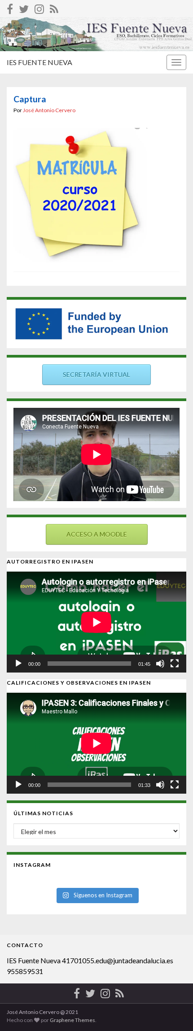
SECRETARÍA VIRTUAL (96, 374)
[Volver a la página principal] (96, 34)
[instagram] (39, 7)
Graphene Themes (72, 1020)
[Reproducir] (18, 663)
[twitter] (24, 7)
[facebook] (10, 7)
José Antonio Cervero (49, 110)
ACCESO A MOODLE (96, 534)
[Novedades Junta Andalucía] (54, 7)
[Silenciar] (160, 663)
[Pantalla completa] (174, 663)
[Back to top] (173, 1011)
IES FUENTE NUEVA (39, 62)
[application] (96, 622)
